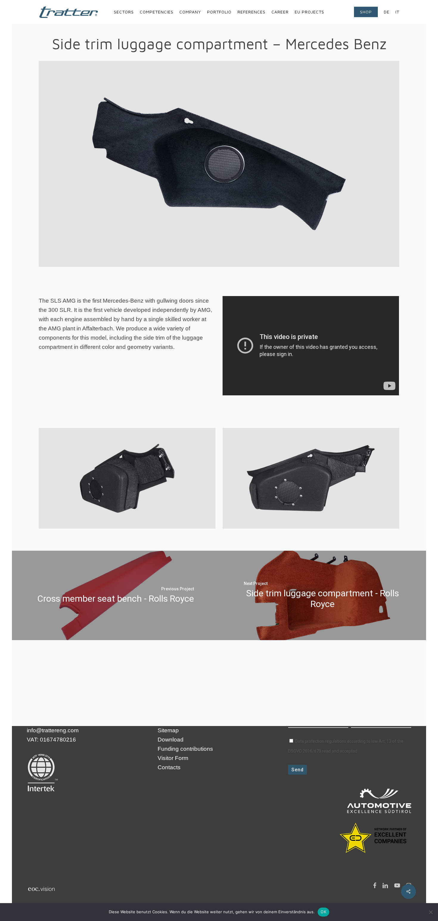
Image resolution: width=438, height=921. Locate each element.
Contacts (169, 767)
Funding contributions (185, 749)
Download (171, 739)
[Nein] (431, 912)
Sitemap (168, 730)
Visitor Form (173, 758)
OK (323, 911)
